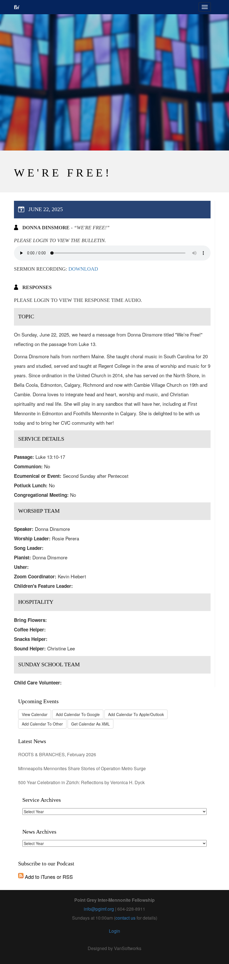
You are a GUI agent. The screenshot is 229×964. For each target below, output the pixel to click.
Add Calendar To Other (42, 724)
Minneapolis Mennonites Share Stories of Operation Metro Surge (82, 768)
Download (83, 269)
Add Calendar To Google (78, 714)
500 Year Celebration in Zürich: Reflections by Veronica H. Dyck (81, 782)
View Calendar (34, 714)
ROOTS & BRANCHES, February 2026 (57, 754)
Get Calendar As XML (90, 724)
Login (114, 931)
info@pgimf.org (99, 909)
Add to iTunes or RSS (48, 876)
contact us (125, 918)
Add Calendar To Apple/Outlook (136, 714)
